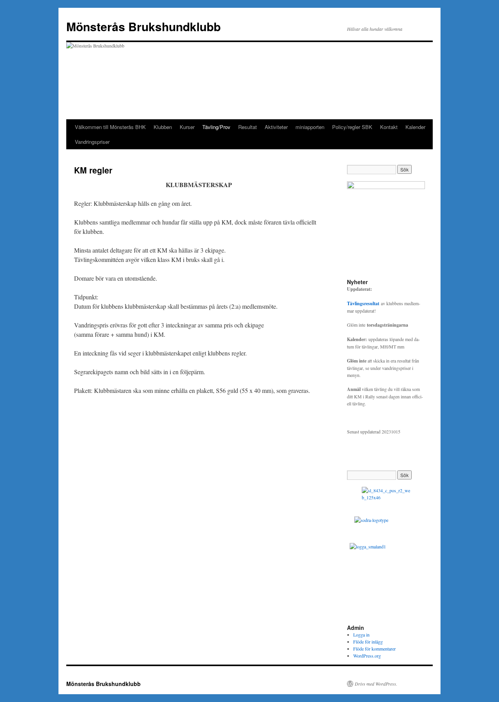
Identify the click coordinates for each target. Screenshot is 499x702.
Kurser (187, 127)
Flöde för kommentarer (374, 648)
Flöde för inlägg (368, 641)
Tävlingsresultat (363, 303)
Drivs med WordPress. (376, 684)
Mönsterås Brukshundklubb (143, 26)
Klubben (163, 127)
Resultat (247, 127)
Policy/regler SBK (352, 127)
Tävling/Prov (216, 127)
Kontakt (389, 127)
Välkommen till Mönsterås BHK (110, 127)
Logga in (361, 634)
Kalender (415, 127)
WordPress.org (367, 655)
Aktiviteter (276, 127)
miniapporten (310, 127)
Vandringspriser (92, 141)
